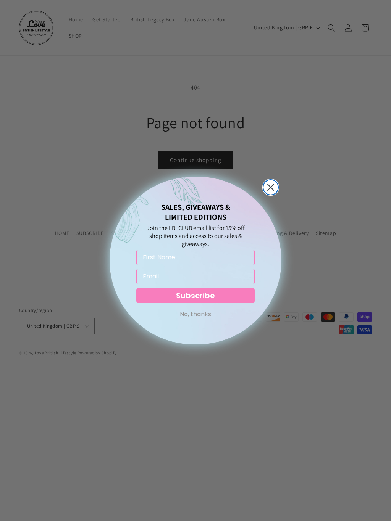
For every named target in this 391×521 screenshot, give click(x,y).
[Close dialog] (270, 187)
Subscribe (195, 295)
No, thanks (195, 314)
